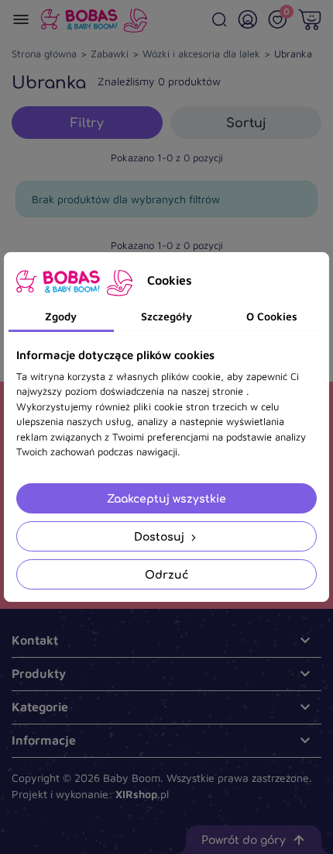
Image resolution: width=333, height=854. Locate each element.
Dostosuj (160, 536)
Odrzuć (166, 574)
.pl (142, 793)
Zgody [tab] (61, 316)
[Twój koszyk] (309, 19)
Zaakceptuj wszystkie (166, 498)
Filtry (87, 122)
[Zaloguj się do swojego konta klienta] (247, 19)
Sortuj (246, 122)
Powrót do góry (243, 839)
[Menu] (21, 19)
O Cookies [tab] (271, 316)
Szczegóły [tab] (166, 316)
